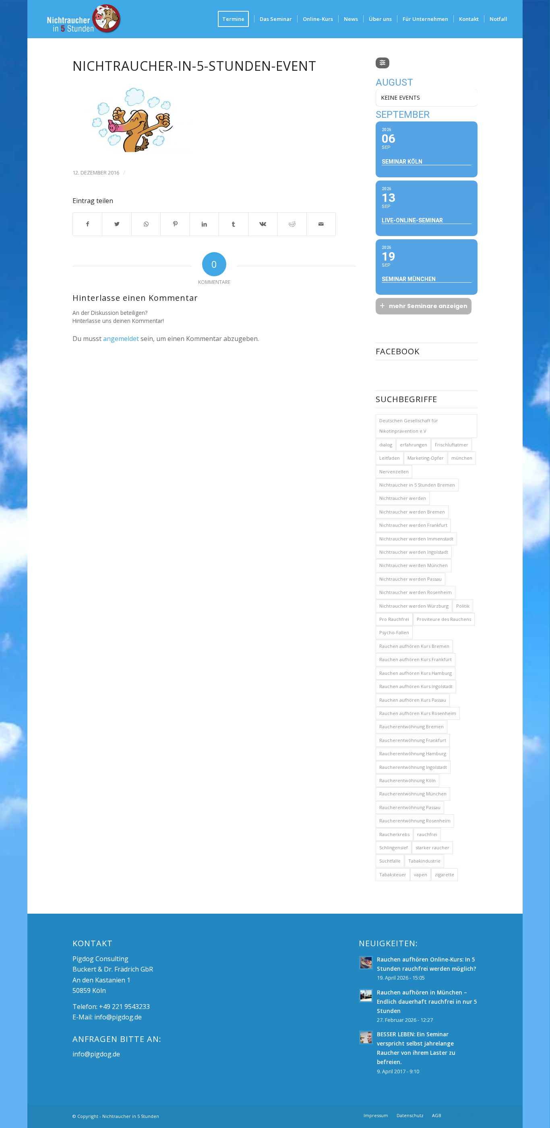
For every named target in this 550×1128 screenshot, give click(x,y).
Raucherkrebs (394, 834)
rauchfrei (427, 834)
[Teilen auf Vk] (262, 224)
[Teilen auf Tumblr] (233, 224)
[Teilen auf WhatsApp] (146, 224)
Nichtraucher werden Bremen (412, 512)
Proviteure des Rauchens (444, 619)
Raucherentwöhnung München (413, 794)
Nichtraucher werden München (413, 565)
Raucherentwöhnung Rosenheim (415, 821)
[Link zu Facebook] (459, 1115)
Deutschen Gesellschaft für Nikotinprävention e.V (408, 425)
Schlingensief (393, 847)
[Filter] (382, 63)
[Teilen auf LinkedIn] (204, 224)
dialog (385, 445)
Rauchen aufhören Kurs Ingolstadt (416, 686)
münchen (461, 458)
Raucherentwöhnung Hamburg (412, 753)
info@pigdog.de (118, 1017)
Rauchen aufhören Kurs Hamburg (415, 673)
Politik (462, 606)
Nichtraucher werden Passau (410, 579)
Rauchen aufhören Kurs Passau (412, 700)
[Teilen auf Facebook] (87, 224)
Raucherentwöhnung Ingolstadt (413, 767)
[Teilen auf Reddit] (291, 224)
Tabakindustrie (424, 861)
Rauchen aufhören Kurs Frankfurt (415, 659)
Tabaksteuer (392, 874)
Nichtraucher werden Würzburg (414, 606)
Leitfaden (389, 458)
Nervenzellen (394, 471)
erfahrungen (413, 445)
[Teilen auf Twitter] (116, 224)
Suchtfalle (390, 861)
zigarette (444, 874)
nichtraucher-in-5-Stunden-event (194, 65)
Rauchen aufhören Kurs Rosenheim (417, 713)
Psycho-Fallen (394, 632)
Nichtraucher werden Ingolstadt (413, 552)
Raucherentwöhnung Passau (409, 807)
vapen (420, 874)
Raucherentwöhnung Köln (407, 780)
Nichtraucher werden (402, 498)
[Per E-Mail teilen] (321, 224)
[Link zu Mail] (471, 1115)
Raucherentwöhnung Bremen (411, 726)
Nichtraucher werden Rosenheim (415, 592)
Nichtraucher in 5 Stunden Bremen (417, 485)
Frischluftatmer (451, 445)
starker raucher (432, 847)
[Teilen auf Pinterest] (175, 224)
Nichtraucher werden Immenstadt (416, 539)
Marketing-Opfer (425, 458)
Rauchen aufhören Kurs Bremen (414, 646)
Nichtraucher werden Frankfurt (413, 525)
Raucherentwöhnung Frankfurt (412, 740)
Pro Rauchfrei (394, 619)
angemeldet (121, 338)
